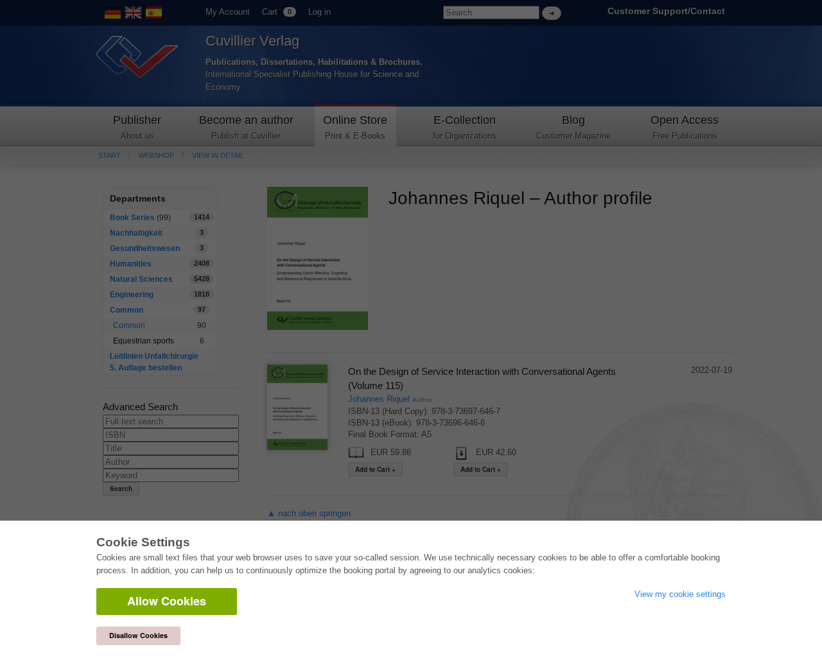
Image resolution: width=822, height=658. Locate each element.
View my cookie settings (680, 594)
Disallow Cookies (138, 635)
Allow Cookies (166, 601)
